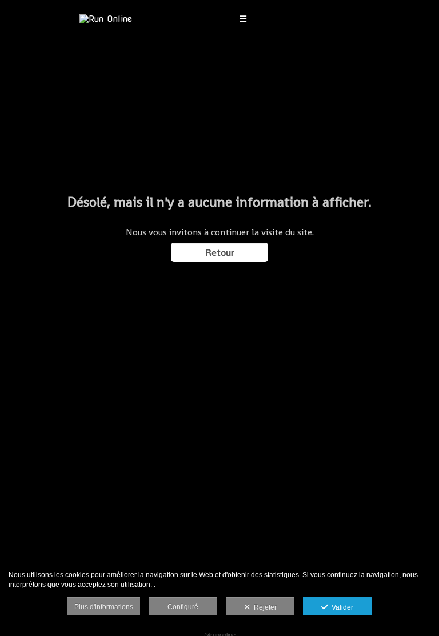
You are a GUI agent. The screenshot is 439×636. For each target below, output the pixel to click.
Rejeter (263, 607)
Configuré (182, 607)
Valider (340, 607)
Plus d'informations (103, 607)
